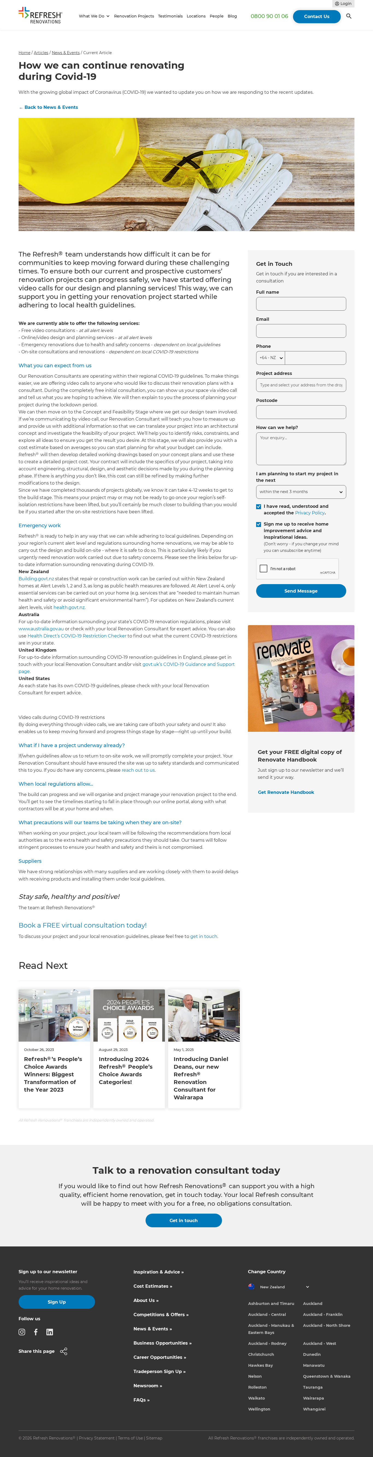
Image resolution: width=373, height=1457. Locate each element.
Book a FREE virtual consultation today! (83, 925)
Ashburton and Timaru (271, 1303)
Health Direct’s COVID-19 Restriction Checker (77, 636)
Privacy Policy (310, 512)
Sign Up (57, 1302)
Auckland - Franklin (323, 1314)
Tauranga (313, 1387)
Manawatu (314, 1365)
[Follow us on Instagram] (23, 1332)
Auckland (312, 1303)
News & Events (66, 52)
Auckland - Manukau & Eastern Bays (271, 1329)
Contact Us (317, 16)
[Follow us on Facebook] (37, 1332)
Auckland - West (319, 1343)
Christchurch (261, 1354)
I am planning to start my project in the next (297, 477)
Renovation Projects (134, 16)
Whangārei (314, 1409)
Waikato (256, 1398)
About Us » (146, 1300)
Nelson (255, 1376)
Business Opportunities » (163, 1343)
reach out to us (138, 770)
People (217, 16)
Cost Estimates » (153, 1286)
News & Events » (153, 1328)
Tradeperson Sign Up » (160, 1371)
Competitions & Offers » (161, 1314)
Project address (274, 373)
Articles (41, 52)
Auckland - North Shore (326, 1325)
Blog (232, 16)
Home (24, 52)
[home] (43, 16)
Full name (267, 292)
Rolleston (257, 1387)
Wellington (259, 1409)
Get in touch (184, 1220)
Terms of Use (130, 1438)
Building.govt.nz (36, 578)
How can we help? (277, 427)
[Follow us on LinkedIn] (51, 1332)
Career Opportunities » (160, 1357)
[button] (93, 16)
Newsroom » (148, 1385)
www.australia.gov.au (41, 628)
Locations (196, 16)
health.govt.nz (69, 607)
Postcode (266, 400)
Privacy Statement (97, 1438)
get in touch (203, 936)
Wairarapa (313, 1398)
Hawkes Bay (260, 1365)
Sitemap (154, 1438)
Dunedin (312, 1354)
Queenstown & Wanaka (327, 1376)
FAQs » (142, 1400)
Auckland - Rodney (267, 1343)
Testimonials (170, 16)
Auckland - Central (267, 1314)
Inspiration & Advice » (159, 1272)
